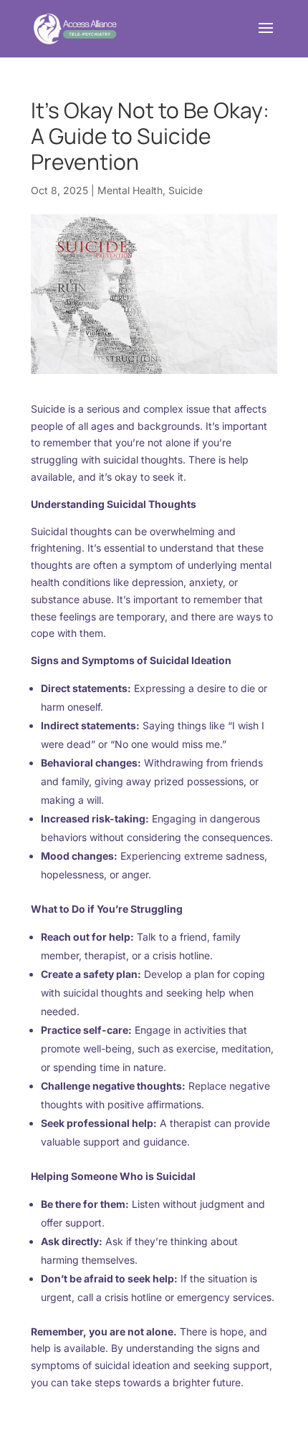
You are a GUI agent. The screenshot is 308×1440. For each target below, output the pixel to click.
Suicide (185, 190)
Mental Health (130, 190)
